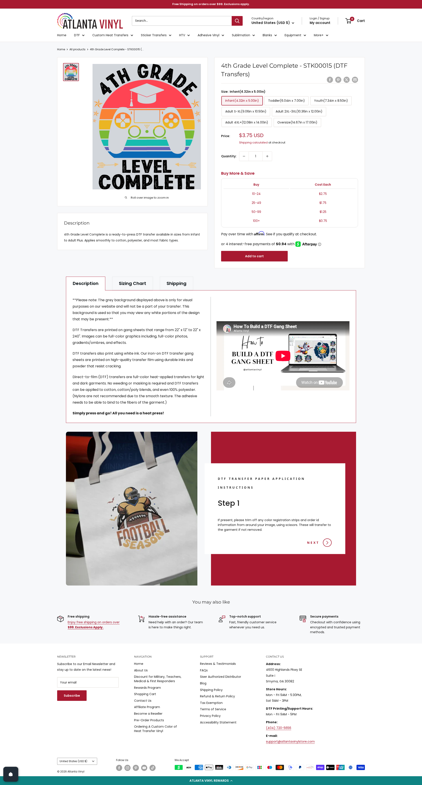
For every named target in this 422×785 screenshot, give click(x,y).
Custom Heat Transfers (110, 35)
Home (61, 35)
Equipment (293, 35)
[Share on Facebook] (330, 80)
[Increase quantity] (267, 156)
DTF (77, 35)
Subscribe (72, 695)
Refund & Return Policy (217, 696)
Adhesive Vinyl (208, 35)
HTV (182, 35)
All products (77, 49)
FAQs (204, 670)
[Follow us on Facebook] (119, 768)
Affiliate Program (147, 707)
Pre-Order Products (149, 720)
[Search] (237, 21)
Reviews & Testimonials (218, 664)
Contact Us (142, 700)
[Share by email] (355, 80)
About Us (141, 670)
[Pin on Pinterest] (338, 80)
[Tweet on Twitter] (347, 80)
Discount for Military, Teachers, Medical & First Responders (157, 678)
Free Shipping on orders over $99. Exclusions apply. (211, 4)
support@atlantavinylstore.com (290, 741)
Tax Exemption (211, 703)
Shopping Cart (145, 694)
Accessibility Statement (218, 722)
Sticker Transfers (154, 35)
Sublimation (241, 35)
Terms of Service (213, 709)
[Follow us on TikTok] (152, 768)
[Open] (10, 774)
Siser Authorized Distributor (220, 676)
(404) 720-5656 (278, 728)
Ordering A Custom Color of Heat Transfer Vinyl (155, 728)
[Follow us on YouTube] (144, 768)
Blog (203, 683)
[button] (211, 780)
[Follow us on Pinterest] (136, 768)
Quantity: (228, 156)
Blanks (267, 35)
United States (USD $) (73, 761)
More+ (319, 35)
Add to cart (254, 256)
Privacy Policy (210, 716)
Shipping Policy (211, 690)
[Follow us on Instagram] (127, 768)
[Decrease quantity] (244, 156)
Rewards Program (147, 687)
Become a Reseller (148, 713)
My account (320, 22)
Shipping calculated (253, 142)
